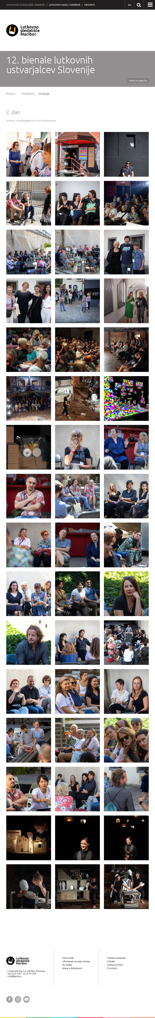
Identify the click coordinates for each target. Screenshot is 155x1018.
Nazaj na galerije (138, 80)
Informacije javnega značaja (76, 961)
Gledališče (28, 93)
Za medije (67, 964)
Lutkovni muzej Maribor (64, 4)
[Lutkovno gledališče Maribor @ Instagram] (18, 999)
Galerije (44, 93)
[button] (150, 5)
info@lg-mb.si (15, 976)
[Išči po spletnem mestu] (138, 4)
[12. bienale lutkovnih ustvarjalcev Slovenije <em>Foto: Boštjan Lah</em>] (28, 154)
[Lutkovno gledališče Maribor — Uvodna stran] (23, 30)
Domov (10, 93)
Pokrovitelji (68, 958)
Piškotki (111, 961)
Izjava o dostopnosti (72, 968)
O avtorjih (112, 968)
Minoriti (89, 4)
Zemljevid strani (115, 964)
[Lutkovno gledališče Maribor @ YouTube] (26, 999)
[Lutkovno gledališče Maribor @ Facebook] (9, 999)
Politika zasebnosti (116, 958)
